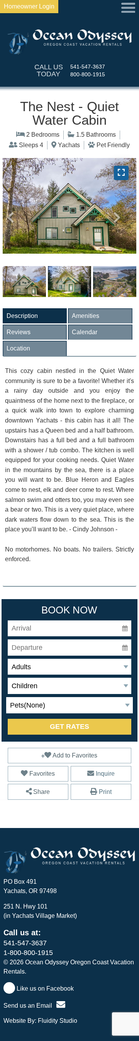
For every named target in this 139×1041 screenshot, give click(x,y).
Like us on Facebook (44, 988)
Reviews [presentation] (19, 332)
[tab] (35, 315)
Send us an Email (28, 1005)
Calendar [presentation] (84, 332)
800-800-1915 (87, 74)
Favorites (41, 773)
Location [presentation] (18, 348)
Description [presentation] (22, 316)
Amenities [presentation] (85, 316)
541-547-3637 (87, 67)
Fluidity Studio (57, 1020)
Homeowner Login (29, 6)
